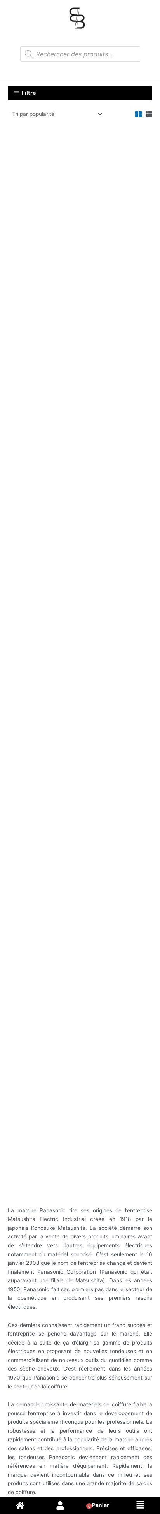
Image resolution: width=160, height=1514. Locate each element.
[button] (140, 1505)
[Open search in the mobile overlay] (80, 54)
